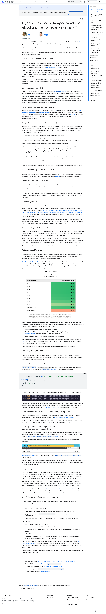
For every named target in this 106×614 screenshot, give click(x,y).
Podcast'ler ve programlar (72, 604)
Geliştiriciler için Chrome (72, 597)
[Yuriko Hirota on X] (45, 35)
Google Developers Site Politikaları (30, 585)
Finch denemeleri (31, 112)
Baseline (57, 176)
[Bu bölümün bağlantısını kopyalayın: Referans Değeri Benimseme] (45, 250)
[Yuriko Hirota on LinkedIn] (47, 35)
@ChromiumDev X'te (91, 597)
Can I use (41, 493)
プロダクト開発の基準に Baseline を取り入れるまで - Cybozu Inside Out (57, 561)
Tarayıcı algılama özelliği (28, 455)
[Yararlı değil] (83, 19)
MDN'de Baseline (45, 571)
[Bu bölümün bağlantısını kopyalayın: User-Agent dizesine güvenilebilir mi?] (47, 88)
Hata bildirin (50, 597)
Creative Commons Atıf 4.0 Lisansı (46, 584)
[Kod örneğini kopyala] (86, 373)
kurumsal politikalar (44, 112)
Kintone (81, 42)
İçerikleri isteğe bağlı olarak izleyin (49, 7)
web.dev (24, 18)
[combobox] (75, 1)
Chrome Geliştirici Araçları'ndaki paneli (66, 489)
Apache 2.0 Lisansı (68, 584)
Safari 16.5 (73, 114)
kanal (55, 110)
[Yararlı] (80, 19)
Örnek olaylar (70, 602)
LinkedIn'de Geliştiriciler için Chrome (94, 602)
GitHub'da (50, 564)
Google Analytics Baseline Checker (53, 566)
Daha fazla (48, 1)
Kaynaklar (22, 1)
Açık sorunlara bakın (51, 599)
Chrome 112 (36, 116)
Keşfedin (30, 1)
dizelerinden (60, 91)
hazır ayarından (51, 369)
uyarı (23, 341)
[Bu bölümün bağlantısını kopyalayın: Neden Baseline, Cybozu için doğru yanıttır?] (57, 170)
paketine (43, 436)
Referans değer (39, 1)
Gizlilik (7, 611)
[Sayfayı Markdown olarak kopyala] (77, 27)
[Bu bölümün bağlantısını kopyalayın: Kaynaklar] (31, 557)
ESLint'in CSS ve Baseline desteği (51, 407)
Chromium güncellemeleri (73, 599)
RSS (87, 604)
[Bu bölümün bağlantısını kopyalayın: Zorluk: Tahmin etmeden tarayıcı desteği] (54, 59)
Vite (65, 415)
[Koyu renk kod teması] (84, 373)
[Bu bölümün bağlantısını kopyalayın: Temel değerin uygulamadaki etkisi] (50, 351)
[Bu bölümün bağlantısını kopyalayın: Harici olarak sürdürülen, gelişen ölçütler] (50, 181)
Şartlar (3, 611)
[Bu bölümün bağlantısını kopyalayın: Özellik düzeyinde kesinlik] (40, 202)
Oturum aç (101, 1)
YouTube (88, 599)
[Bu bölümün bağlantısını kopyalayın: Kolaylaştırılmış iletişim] (38, 469)
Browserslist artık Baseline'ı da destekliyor (65, 417)
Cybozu (51, 47)
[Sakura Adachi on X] (29, 35)
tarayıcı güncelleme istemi (53, 67)
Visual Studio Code (48, 489)
